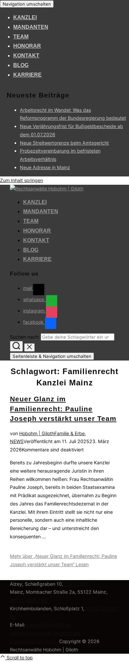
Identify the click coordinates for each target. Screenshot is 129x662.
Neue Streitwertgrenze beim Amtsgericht (64, 143)
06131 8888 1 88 (29, 600)
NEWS (16, 441)
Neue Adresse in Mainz (45, 167)
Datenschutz (66, 633)
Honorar (27, 46)
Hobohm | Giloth (36, 433)
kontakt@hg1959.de (48, 625)
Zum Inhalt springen (21, 180)
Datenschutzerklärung (34, 641)
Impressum (40, 633)
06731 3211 (77, 584)
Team (20, 36)
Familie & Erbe (69, 433)
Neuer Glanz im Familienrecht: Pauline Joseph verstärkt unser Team (63, 408)
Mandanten (30, 27)
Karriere (27, 75)
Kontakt (26, 55)
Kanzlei (25, 17)
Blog (20, 65)
